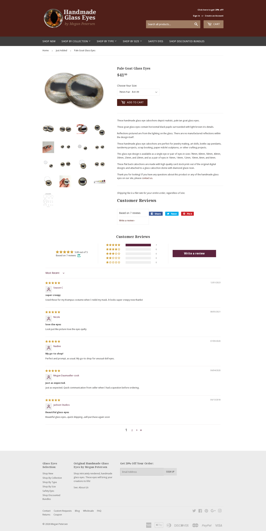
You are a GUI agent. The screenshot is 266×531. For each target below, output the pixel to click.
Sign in (196, 16)
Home (46, 50)
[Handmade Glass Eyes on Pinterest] (206, 511)
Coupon (58, 514)
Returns (46, 514)
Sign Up (170, 472)
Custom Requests (63, 510)
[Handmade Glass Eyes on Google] (213, 511)
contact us (147, 178)
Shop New (49, 41)
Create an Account (214, 16)
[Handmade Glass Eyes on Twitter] (194, 511)
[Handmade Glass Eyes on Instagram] (220, 511)
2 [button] (132, 430)
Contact (46, 510)
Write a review (126, 220)
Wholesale (88, 510)
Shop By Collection (75, 41)
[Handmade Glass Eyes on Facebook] (200, 511)
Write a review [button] (194, 253)
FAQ (99, 510)
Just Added (61, 50)
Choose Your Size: (127, 85)
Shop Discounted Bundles (186, 41)
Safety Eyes (155, 41)
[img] (52, 283)
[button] (113, 245)
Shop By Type (106, 41)
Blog (77, 510)
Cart (216, 24)
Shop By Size (131, 41)
